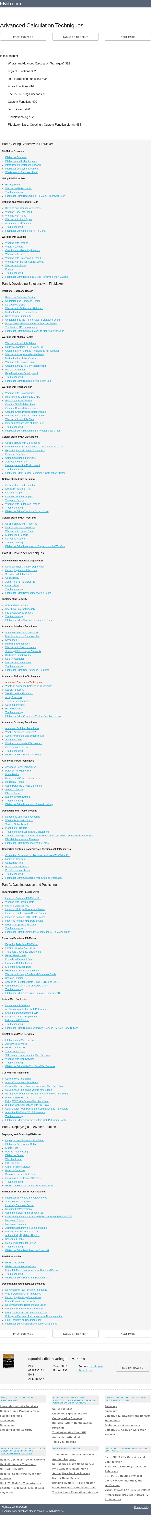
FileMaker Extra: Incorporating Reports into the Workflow (35, 546)
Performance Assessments (122, 1425)
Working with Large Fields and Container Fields (30, 974)
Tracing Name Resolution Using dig (75, 1492)
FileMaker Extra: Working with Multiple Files (28, 620)
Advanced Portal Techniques (20, 767)
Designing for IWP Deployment (21, 1016)
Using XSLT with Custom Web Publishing (27, 1101)
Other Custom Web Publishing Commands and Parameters (36, 1108)
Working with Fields (15, 215)
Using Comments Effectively (20, 1301)
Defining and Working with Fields (23, 208)
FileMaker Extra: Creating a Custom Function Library (33, 716)
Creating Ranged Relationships (22, 408)
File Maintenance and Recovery (22, 839)
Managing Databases (16, 1224)
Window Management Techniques (23, 743)
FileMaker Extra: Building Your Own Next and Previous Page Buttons (41, 1028)
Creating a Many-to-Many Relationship (26, 365)
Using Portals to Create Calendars (23, 785)
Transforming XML (15, 1051)
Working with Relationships (19, 393)
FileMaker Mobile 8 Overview (20, 1266)
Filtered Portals (13, 793)
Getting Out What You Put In (20, 948)
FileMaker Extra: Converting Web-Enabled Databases (34, 878)
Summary (111, 1406)
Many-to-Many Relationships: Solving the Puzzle (31, 323)
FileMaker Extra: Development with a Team (28, 593)
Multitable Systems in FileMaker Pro (24, 347)
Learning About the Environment (22, 465)
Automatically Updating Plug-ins (22, 1235)
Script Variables (13, 739)
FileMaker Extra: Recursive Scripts (23, 754)
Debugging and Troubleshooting (22, 816)
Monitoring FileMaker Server (20, 1243)
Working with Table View (18, 662)
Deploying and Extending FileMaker (24, 1140)
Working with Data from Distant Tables (25, 415)
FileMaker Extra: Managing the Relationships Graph (33, 430)
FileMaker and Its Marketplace (21, 161)
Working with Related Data (19, 362)
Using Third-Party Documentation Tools (26, 1312)
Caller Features (62, 1409)
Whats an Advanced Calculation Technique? (28, 686)
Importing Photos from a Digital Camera (26, 913)
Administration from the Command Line (26, 1228)
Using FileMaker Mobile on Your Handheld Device (32, 1270)
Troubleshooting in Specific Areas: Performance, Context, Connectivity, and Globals (49, 835)
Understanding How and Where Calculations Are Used (34, 446)
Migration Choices (15, 859)
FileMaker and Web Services (20, 1040)
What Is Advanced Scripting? (20, 732)
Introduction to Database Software (23, 165)
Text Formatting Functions (19, 693)
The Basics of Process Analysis (21, 327)
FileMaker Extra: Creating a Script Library (27, 511)
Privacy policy (141, 1507)
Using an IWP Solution (17, 1020)
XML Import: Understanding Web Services (27, 1055)
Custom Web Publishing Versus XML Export (28, 1090)
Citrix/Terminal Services (17, 1166)
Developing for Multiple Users (21, 570)
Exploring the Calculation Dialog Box (25, 450)
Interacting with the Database (19, 1406)
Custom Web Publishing (18, 1078)
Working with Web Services (19, 1059)
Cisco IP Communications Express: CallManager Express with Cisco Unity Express (74, 1400)
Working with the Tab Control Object (24, 261)
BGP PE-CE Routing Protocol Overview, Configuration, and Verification (123, 1481)
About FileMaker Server (17, 1201)
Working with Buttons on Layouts (22, 504)
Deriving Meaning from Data (20, 527)
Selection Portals (14, 789)
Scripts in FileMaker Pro (18, 489)
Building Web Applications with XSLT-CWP (28, 1105)
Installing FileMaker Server (19, 1205)
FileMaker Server (14, 1155)
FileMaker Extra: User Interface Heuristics (27, 670)
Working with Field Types (18, 219)
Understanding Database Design (23, 301)
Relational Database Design (20, 297)
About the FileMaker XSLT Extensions (25, 1112)
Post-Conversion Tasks (17, 870)
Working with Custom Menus (20, 647)
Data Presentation (15, 658)
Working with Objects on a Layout (23, 258)
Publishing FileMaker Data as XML (23, 1097)
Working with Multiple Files (19, 419)
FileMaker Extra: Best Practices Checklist (27, 1250)
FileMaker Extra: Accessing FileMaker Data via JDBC (33, 993)
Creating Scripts (13, 492)
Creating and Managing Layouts (22, 250)
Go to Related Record (17, 747)
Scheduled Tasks (14, 1239)
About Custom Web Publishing (21, 1082)
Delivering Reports (15, 538)
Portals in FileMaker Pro (18, 770)
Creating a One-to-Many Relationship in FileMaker (32, 350)
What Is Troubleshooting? (19, 820)
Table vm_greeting (64, 1442)
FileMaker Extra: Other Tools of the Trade (27, 843)
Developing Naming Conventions (23, 1297)
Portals (9, 269)
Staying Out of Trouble (17, 824)
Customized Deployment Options (23, 1178)
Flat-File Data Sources (17, 905)
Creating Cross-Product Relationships (25, 412)
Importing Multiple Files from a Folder (25, 909)
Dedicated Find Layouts (18, 655)
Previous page (23, 37)
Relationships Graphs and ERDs (22, 396)
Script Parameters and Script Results (24, 735)
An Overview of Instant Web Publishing (26, 1009)
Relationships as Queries (18, 400)
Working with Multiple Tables (20, 343)
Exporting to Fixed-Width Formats (23, 970)
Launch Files (12, 585)
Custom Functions (15, 705)
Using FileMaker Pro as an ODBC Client (26, 985)
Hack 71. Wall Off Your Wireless (20, 1483)
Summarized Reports (16, 535)
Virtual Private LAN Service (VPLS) (127, 1490)
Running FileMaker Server (19, 1209)
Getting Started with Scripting (20, 485)
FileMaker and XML (15, 1047)
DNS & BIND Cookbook (67, 1448)
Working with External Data (19, 902)
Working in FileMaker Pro (18, 188)
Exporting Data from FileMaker (21, 944)
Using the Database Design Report (24, 1308)
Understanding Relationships (21, 312)
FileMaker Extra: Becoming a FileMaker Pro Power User (35, 196)
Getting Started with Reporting (21, 523)
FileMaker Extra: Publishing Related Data (27, 1277)
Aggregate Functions (16, 461)
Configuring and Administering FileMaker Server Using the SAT (38, 1216)
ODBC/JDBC (12, 1163)
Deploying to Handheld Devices (22, 1174)
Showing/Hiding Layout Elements (23, 651)
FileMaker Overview (16, 157)
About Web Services (16, 1044)
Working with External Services (21, 1231)
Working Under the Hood (18, 212)
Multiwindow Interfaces (17, 643)
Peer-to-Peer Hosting (16, 1151)
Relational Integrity (15, 369)
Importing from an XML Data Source (24, 920)
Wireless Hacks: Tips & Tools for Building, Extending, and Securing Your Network (23, 1450)
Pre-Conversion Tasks (17, 866)
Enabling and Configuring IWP (21, 1013)
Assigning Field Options (18, 223)
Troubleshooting (14, 192)
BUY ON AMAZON (132, 1368)
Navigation (11, 640)
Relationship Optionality (18, 316)
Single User (11, 1148)
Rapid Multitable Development (21, 373)
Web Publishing (13, 1159)
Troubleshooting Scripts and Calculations (27, 831)
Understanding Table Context (21, 358)
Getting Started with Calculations (22, 443)
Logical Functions (14, 689)
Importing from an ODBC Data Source (25, 917)
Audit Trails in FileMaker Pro (20, 581)
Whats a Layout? (14, 246)
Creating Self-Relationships (20, 404)
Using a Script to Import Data (20, 924)
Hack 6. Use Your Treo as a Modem (22, 1459)
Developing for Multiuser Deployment (25, 566)
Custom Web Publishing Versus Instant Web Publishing (34, 1086)
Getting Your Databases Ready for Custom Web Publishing (36, 1093)
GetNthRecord (13, 708)
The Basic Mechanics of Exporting (23, 951)
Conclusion (7, 1420)
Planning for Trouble (16, 828)
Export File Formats (15, 955)
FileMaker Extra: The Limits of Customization (29, 1185)
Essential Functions (15, 454)
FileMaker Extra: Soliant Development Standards (31, 1323)
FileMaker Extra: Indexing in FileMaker (25, 230)
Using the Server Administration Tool (24, 1212)
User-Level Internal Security (20, 609)
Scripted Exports (14, 978)
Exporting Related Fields (18, 963)
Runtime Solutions (15, 1170)
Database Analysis (15, 304)
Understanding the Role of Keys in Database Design (33, 319)
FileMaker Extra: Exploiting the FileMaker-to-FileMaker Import (37, 932)
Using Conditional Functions (20, 458)
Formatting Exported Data (19, 959)
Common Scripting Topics (19, 496)
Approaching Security (16, 605)
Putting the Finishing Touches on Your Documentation (34, 1316)
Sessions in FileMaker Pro (19, 574)
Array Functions (13, 697)
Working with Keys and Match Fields (24, 354)
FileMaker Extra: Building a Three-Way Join (28, 381)
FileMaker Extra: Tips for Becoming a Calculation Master (35, 473)
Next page (128, 37)
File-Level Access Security (19, 612)
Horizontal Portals (14, 782)
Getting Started (13, 184)
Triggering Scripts (14, 500)
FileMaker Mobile (14, 1262)
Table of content (75, 37)
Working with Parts (15, 254)
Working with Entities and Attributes (24, 308)
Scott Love (96, 1366)
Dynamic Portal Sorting (17, 797)
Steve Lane (85, 1370)
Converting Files (14, 862)
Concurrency (12, 578)
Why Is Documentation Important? (23, 1293)
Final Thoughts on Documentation (23, 1320)
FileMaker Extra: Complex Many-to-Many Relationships (34, 331)
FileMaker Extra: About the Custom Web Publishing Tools (35, 1120)
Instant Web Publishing (17, 1005)
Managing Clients (14, 1220)
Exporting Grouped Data (18, 967)
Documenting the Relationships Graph (25, 1305)
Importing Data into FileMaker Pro (23, 898)
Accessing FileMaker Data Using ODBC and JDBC (32, 982)
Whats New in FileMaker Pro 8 (21, 172)
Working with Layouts (16, 243)
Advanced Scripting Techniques (22, 728)
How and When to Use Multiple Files (24, 423)
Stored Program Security (16, 1430)
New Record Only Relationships (22, 778)
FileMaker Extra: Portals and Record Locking (29, 804)
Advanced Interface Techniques (22, 632)
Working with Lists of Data (19, 531)
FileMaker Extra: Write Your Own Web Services (30, 1066)
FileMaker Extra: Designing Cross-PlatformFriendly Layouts (36, 277)
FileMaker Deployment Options (21, 168)
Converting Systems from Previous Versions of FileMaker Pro (37, 855)
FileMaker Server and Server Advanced (26, 1197)
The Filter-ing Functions (17, 701)
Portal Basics (12, 774)
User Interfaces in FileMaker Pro (22, 636)
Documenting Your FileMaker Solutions (26, 1289)
